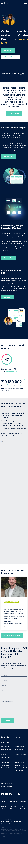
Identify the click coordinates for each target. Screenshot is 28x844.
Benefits (3, 803)
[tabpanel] (14, 603)
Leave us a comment (6, 706)
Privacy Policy (9, 821)
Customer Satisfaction (6, 749)
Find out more (8, 156)
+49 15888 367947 (6, 789)
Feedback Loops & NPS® (21, 767)
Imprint (2, 821)
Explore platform (14, 113)
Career (21, 806)
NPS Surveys (4, 754)
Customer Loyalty (5, 762)
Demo (20, 3)
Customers (3, 806)
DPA (2, 823)
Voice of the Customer (20, 749)
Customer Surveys (19, 765)
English (20, 737)
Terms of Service (9, 823)
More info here (8, 258)
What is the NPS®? (5, 746)
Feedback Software (5, 765)
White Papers (13, 806)
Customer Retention (5, 757)
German (25, 737)
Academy (12, 803)
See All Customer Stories (12, 635)
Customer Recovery (19, 759)
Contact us (7, 50)
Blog (11, 808)
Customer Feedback (6, 759)
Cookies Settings (18, 821)
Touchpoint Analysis (19, 762)
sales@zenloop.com (6, 786)
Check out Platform (10, 57)
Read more (7, 297)
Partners (3, 808)
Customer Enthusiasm (20, 752)
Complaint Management (20, 754)
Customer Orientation (6, 767)
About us (22, 803)
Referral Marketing (19, 746)
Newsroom (22, 808)
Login (15, 3)
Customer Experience (6, 752)
